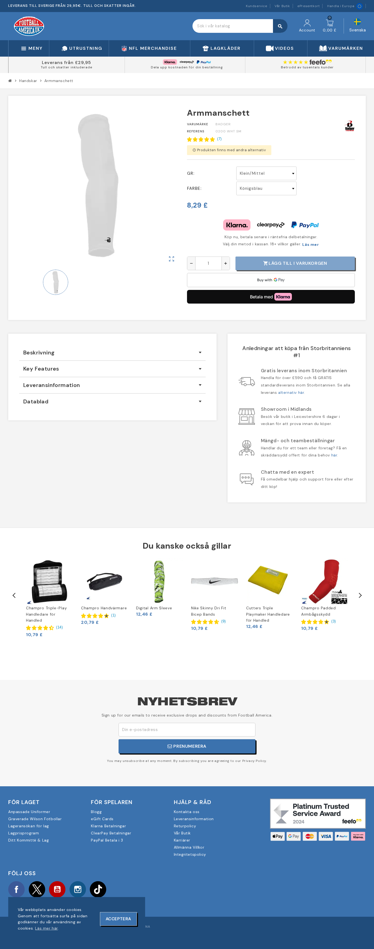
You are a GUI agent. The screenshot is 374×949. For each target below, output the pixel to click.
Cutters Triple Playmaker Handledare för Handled (268, 614)
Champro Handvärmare (104, 608)
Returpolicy (185, 825)
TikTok (98, 889)
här (334, 455)
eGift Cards (102, 818)
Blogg (96, 811)
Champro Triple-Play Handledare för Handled (46, 614)
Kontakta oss (187, 811)
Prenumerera (189, 746)
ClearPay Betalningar (111, 833)
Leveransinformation (194, 818)
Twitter (37, 889)
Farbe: (194, 188)
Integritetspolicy (190, 854)
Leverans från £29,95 (66, 62)
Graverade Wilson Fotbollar (35, 818)
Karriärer (182, 840)
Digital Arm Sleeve (154, 608)
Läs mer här (46, 928)
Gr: (190, 173)
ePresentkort (308, 6)
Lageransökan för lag (28, 825)
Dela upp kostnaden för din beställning (187, 67)
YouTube (57, 889)
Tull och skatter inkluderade (66, 67)
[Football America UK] (29, 25)
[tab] (112, 353)
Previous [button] (14, 595)
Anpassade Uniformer (29, 811)
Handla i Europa (341, 6)
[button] (204, 139)
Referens (196, 131)
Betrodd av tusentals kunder (307, 67)
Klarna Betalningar (108, 825)
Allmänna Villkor (189, 847)
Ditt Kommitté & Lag (28, 840)
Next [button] (359, 595)
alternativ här (291, 392)
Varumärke (197, 124)
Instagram (78, 889)
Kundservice (256, 6)
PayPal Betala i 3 (107, 840)
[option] (49, 597)
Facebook (16, 889)
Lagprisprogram (23, 833)
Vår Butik (282, 6)
